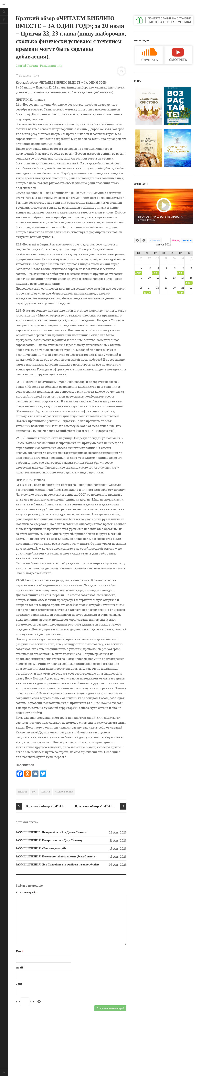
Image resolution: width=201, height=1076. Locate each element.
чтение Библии (64, 791)
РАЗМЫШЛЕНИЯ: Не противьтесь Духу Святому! (49, 840)
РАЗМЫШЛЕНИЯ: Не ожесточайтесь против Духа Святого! (56, 856)
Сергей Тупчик (27, 65)
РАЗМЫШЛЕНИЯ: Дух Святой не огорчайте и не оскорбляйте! (58, 864)
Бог (34, 791)
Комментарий (26, 892)
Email (20, 967)
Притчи (45, 791)
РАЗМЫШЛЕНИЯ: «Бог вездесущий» (41, 848)
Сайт (19, 983)
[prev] (137, 240)
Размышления (51, 65)
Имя (19, 951)
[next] (143, 240)
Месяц (175, 240)
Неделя (187, 240)
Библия (22, 791)
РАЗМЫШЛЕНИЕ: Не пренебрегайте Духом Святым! (51, 832)
